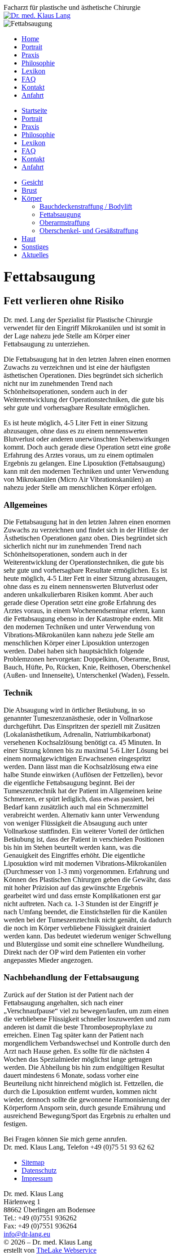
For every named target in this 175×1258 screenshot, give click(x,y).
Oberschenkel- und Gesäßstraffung (88, 230)
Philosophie (38, 63)
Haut (28, 238)
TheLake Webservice (66, 1250)
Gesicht (32, 182)
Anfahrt (33, 95)
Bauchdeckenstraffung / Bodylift (85, 206)
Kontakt (33, 87)
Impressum (37, 1178)
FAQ (29, 79)
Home (30, 39)
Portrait (32, 47)
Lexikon (33, 71)
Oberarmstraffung (64, 222)
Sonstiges (35, 247)
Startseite (34, 110)
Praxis (30, 55)
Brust (29, 190)
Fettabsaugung (60, 214)
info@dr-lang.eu (27, 1234)
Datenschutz (39, 1170)
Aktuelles (35, 255)
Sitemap (33, 1162)
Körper (32, 198)
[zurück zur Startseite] (37, 15)
